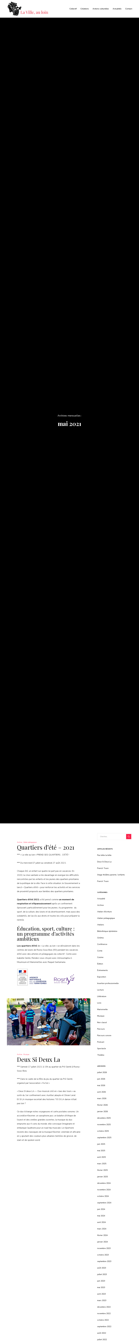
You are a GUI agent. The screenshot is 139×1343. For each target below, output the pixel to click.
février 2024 (102, 1235)
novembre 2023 (104, 1248)
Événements (102, 970)
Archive (19, 842)
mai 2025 (101, 1150)
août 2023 (101, 1268)
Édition (100, 964)
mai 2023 (101, 1287)
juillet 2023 (102, 1274)
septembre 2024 (104, 1202)
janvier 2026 (102, 1111)
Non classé (102, 1022)
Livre (99, 1003)
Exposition (101, 977)
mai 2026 (101, 1085)
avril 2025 (101, 1157)
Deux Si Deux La (104, 861)
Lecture (100, 990)
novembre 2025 (104, 1124)
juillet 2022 (102, 1339)
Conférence (102, 944)
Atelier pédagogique (30, 842)
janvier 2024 (102, 1242)
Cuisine (100, 957)
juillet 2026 (102, 1072)
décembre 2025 (104, 1118)
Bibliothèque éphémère (107, 931)
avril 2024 (101, 1222)
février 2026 (102, 1105)
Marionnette (102, 1009)
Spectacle (101, 1048)
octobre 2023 (103, 1255)
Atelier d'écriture (104, 911)
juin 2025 (101, 1144)
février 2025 (102, 1170)
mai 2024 (101, 1215)
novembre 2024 (104, 1189)
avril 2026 (101, 1092)
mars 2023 (101, 1300)
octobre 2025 (103, 1131)
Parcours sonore (104, 1035)
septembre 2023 (104, 1261)
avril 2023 (101, 1294)
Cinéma (100, 937)
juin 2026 (101, 1079)
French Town (103, 868)
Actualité (101, 898)
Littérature (101, 996)
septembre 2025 (104, 1137)
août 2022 (101, 1333)
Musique (26, 1054)
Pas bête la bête (104, 855)
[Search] (128, 836)
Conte (99, 950)
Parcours (101, 1029)
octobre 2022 (103, 1320)
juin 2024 (101, 1209)
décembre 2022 (104, 1307)
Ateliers (100, 924)
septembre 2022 (104, 1326)
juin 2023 (101, 1281)
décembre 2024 (104, 1183)
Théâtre (100, 1055)
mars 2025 (101, 1163)
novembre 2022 (104, 1313)
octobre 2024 (103, 1196)
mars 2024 (101, 1228)
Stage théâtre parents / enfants (111, 874)
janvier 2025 (102, 1176)
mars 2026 (101, 1098)
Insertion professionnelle (108, 983)
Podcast (100, 1042)
